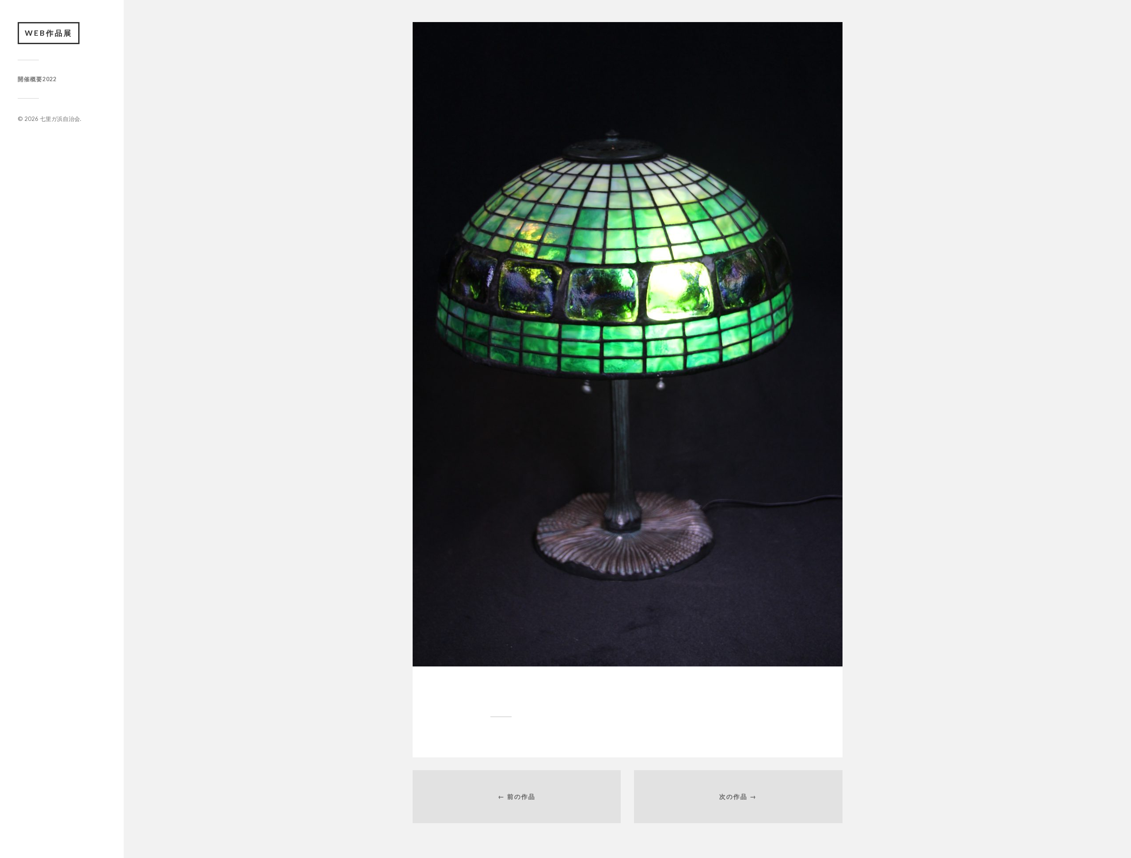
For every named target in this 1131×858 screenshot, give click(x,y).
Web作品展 (48, 33)
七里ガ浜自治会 (60, 118)
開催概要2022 (37, 79)
